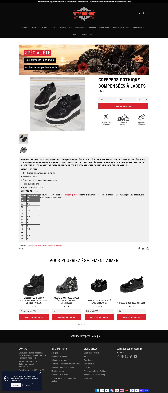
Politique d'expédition (59, 356)
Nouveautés (58, 245)
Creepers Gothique (47, 245)
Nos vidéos (88, 378)
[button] (79, 324)
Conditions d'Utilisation (60, 375)
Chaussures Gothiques (34, 245)
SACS (54, 28)
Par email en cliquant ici (28, 361)
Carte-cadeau (86, 34)
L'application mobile (91, 353)
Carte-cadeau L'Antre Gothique (95, 371)
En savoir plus (16, 380)
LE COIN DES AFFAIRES (121, 28)
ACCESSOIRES (65, 28)
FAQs (86, 356)
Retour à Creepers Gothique (85, 336)
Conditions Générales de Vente (62, 367)
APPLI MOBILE (138, 28)
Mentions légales (57, 371)
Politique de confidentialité (61, 360)
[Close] (40, 373)
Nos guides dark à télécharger (95, 375)
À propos (54, 353)
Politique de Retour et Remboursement (65, 364)
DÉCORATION (104, 28)
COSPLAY (92, 28)
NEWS (75, 34)
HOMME (34, 28)
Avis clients (88, 360)
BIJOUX (44, 28)
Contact (87, 367)
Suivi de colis (89, 364)
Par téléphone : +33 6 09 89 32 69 (31, 370)
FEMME (24, 28)
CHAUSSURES (80, 28)
